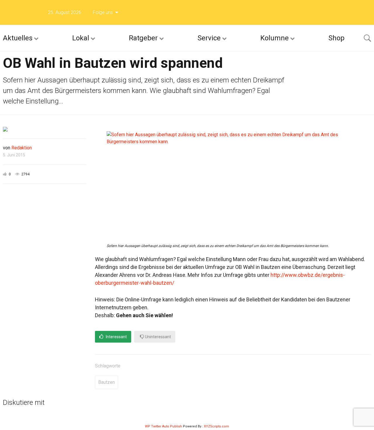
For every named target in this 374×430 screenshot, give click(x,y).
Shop (336, 38)
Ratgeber (143, 38)
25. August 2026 (64, 12)
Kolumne (274, 38)
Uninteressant (157, 336)
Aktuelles (17, 38)
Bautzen (106, 382)
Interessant (116, 336)
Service (209, 38)
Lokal (80, 38)
